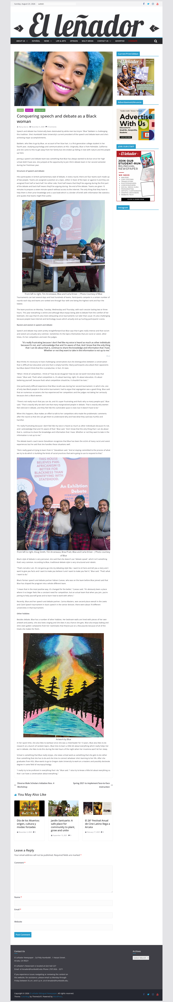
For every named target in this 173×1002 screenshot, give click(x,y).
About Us (20, 41)
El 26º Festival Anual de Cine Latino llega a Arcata (97, 824)
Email (17, 909)
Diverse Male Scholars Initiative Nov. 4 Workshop (35, 785)
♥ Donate (133, 41)
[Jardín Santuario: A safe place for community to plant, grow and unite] (63, 802)
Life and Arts (40, 110)
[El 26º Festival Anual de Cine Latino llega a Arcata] (97, 802)
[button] (26, 41)
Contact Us (102, 41)
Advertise (119, 41)
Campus (20, 110)
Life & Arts (61, 41)
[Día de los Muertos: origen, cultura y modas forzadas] (29, 802)
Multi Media (87, 41)
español (36, 41)
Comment (19, 862)
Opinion (74, 41)
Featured (29, 110)
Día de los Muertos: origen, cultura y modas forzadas (28, 824)
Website (18, 921)
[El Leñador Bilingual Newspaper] (86, 14)
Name (18, 897)
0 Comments (51, 127)
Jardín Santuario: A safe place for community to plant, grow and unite (63, 825)
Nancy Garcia (23, 127)
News (46, 41)
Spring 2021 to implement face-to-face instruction (91, 785)
